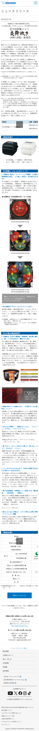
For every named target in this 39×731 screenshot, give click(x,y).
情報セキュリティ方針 (8, 716)
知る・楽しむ (7, 659)
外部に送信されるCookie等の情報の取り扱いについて (17, 707)
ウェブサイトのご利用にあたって (11, 713)
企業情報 (6, 663)
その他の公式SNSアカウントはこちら (19, 699)
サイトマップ (5, 724)
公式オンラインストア (11, 676)
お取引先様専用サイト (8, 719)
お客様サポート (8, 655)
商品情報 (6, 651)
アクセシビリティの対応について (11, 721)
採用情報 (6, 671)
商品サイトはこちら (19, 595)
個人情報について (7, 710)
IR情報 (5, 667)
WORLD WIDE (9, 683)
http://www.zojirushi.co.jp (19, 626)
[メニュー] (35, 3)
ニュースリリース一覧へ (19, 648)
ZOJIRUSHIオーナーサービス (14, 680)
